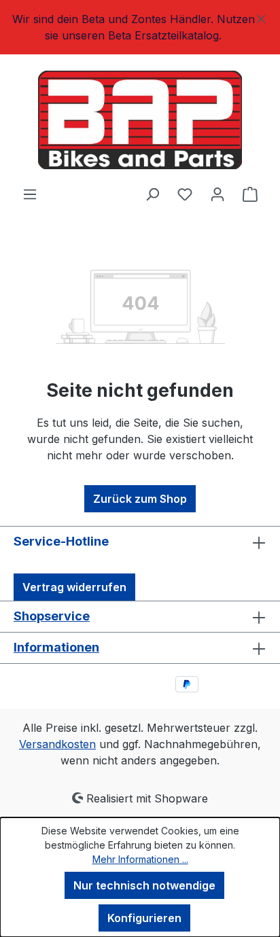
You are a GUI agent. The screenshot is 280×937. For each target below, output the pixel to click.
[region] (140, 27)
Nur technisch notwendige (144, 885)
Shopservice (52, 616)
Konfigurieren (144, 918)
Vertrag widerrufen (74, 587)
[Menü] (30, 193)
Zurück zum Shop (140, 499)
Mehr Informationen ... (140, 859)
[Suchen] (152, 193)
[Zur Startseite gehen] (140, 120)
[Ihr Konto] (217, 193)
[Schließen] (261, 16)
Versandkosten (57, 744)
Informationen (56, 647)
